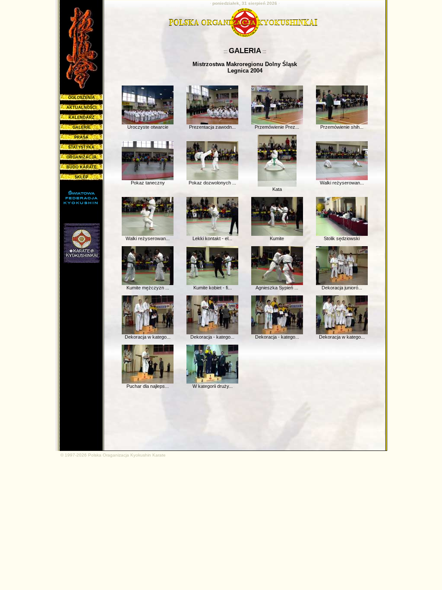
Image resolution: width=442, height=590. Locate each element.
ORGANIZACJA (81, 157)
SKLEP (81, 177)
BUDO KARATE (81, 167)
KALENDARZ (82, 117)
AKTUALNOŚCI (81, 107)
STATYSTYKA (81, 147)
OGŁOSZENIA (81, 97)
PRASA (81, 137)
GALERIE (82, 127)
